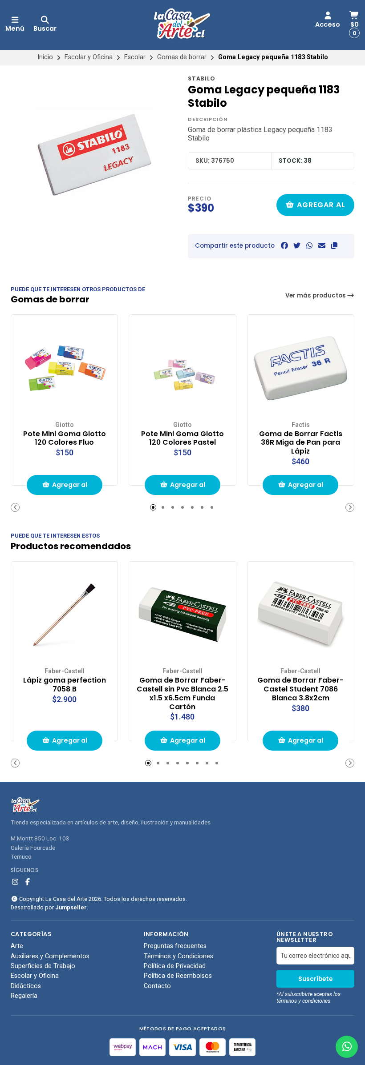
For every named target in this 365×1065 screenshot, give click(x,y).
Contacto (157, 986)
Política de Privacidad (175, 966)
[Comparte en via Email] (321, 245)
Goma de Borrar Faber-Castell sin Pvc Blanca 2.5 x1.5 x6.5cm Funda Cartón (182, 693)
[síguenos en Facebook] (27, 882)
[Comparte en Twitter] (296, 245)
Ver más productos (316, 295)
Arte (17, 946)
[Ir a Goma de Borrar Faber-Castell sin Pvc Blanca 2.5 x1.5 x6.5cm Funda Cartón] (182, 615)
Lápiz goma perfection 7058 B (64, 685)
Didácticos (26, 986)
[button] (334, 245)
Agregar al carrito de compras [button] (67, 487)
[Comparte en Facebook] (284, 245)
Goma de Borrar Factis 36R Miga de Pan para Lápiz (300, 443)
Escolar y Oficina (89, 57)
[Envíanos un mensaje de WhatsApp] (347, 1047)
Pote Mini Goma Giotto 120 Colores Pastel (182, 438)
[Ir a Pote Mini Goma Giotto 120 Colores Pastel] (182, 368)
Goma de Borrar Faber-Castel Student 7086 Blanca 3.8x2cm (300, 689)
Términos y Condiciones (178, 956)
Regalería (24, 996)
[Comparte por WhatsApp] (309, 245)
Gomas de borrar (182, 57)
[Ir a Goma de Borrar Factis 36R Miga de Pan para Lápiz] (300, 368)
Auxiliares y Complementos (50, 956)
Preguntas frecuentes (175, 946)
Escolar (135, 57)
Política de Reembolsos (178, 976)
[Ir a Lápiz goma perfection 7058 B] (64, 615)
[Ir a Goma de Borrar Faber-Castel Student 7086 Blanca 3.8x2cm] (300, 615)
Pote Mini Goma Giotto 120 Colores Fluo (64, 438)
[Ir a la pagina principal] (182, 25)
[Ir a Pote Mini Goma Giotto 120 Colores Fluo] (64, 368)
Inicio (45, 57)
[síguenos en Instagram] (15, 882)
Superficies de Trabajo (43, 966)
